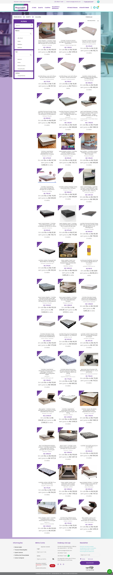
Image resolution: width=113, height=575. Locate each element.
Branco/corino (21, 65)
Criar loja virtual (90, 570)
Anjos (19, 41)
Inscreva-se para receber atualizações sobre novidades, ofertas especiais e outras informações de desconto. (88, 549)
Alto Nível (20, 38)
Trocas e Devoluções (20, 550)
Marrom (20, 59)
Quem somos (18, 552)
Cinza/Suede (21, 69)
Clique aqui (38, 564)
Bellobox (20, 47)
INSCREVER (90, 563)
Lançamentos (21, 75)
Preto (19, 62)
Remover (90, 559)
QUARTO (28, 17)
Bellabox (20, 44)
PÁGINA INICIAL (18, 17)
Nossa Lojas (17, 547)
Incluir (83, 559)
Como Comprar (18, 558)
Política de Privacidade (21, 555)
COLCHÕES (38, 17)
